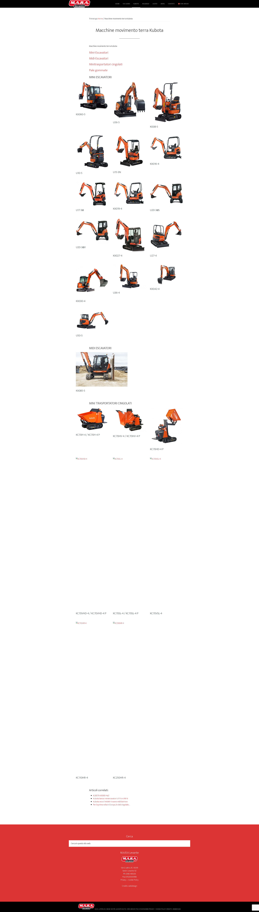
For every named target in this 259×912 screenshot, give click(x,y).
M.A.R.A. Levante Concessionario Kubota (87, 4)
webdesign (132, 886)
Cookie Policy (133, 880)
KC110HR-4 (82, 777)
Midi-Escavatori (99, 58)
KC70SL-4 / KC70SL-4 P (125, 613)
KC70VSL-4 (156, 613)
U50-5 (79, 335)
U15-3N (117, 172)
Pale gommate (98, 70)
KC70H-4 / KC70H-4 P (88, 434)
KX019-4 (117, 208)
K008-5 (154, 126)
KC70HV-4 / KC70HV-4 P (126, 436)
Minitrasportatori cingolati (106, 64)
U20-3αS (155, 210)
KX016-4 (154, 163)
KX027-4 (117, 255)
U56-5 (116, 122)
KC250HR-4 (119, 777)
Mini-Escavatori (99, 52)
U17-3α (80, 210)
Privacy (123, 880)
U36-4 (116, 292)
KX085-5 (80, 390)
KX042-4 (155, 289)
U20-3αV (81, 247)
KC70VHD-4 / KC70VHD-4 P (91, 613)
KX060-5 (80, 114)
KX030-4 (80, 301)
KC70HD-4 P (157, 449)
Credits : (125, 886)
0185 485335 (131, 874)
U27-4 (153, 255)
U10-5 (79, 173)
